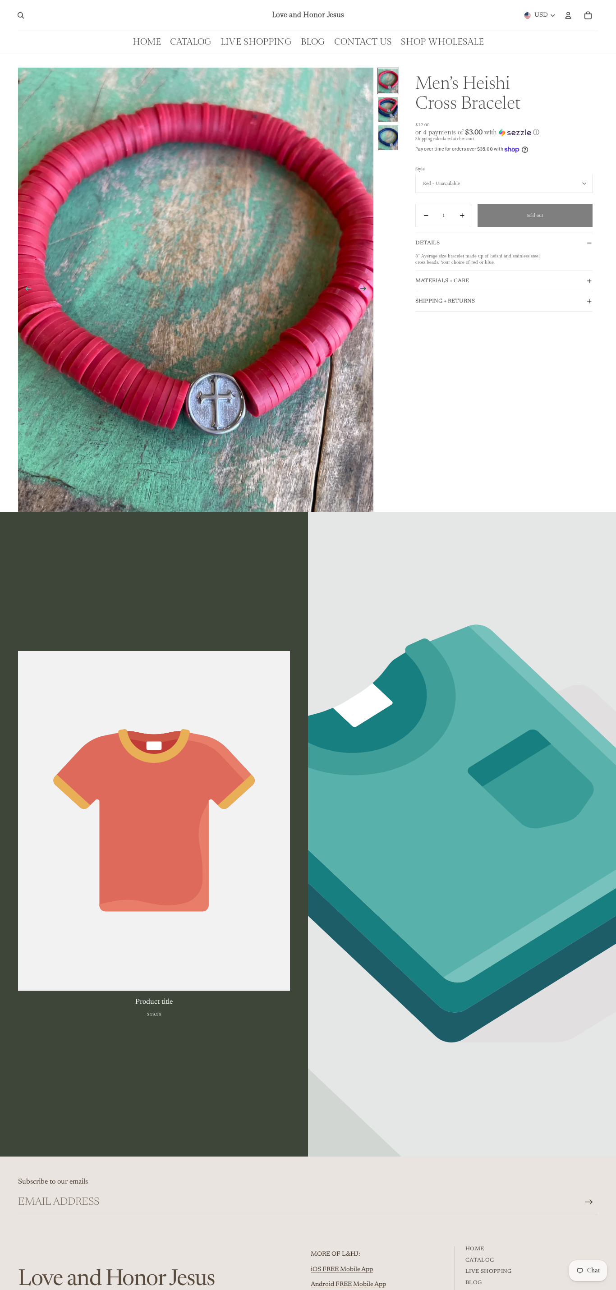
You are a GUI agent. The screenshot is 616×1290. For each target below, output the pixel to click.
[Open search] (21, 15)
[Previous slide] (25, 289)
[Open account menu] (568, 15)
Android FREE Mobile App (348, 1284)
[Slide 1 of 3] (388, 81)
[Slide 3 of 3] (388, 137)
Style (420, 169)
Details (427, 242)
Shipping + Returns (445, 301)
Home (474, 1249)
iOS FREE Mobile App (342, 1270)
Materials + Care (442, 281)
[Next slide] (366, 289)
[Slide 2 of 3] (388, 109)
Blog (473, 1282)
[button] (504, 132)
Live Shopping (488, 1271)
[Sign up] (589, 1202)
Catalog (479, 1260)
